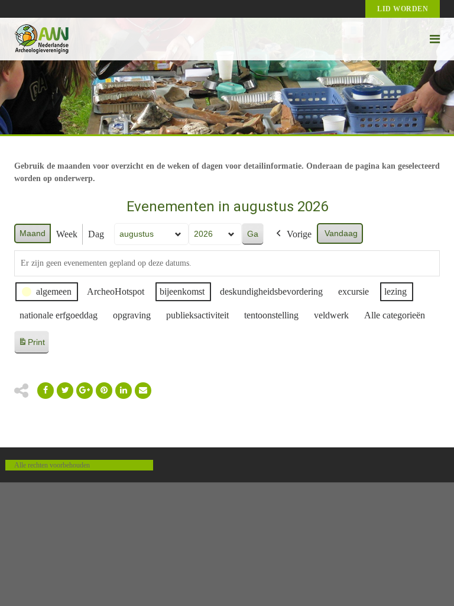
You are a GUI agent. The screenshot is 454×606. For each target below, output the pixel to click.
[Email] (123, 390)
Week (66, 234)
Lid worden (402, 9)
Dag (96, 234)
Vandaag (341, 233)
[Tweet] (65, 390)
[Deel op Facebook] (45, 390)
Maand (33, 233)
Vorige (299, 234)
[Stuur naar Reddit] (104, 390)
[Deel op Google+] (84, 390)
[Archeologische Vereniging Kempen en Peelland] (41, 39)
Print (31, 345)
